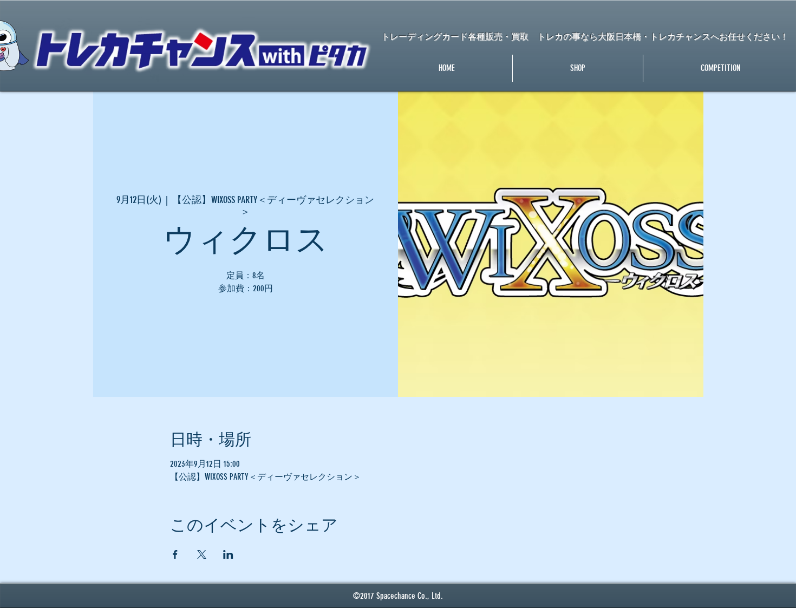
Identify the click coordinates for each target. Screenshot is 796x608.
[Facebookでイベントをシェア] (175, 554)
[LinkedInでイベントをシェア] (228, 554)
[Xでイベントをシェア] (202, 554)
